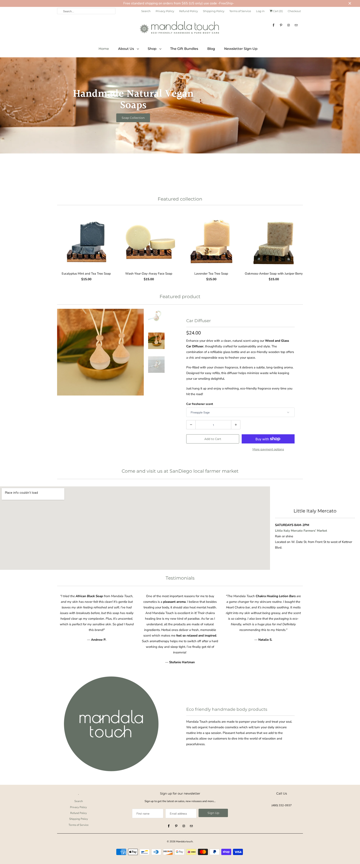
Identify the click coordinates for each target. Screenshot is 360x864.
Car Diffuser (198, 320)
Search (146, 11)
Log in (260, 11)
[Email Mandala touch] (296, 25)
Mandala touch (184, 841)
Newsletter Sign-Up (241, 49)
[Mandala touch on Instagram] (288, 25)
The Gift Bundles (184, 49)
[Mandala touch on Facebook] (273, 25)
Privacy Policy (165, 11)
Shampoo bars (133, 118)
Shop (152, 49)
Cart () (277, 11)
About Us (126, 49)
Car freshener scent (199, 404)
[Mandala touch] (180, 29)
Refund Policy (188, 11)
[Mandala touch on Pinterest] (281, 25)
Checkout (294, 11)
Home (104, 49)
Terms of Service (240, 11)
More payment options (268, 449)
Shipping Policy (213, 11)
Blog (211, 49)
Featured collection (180, 199)
